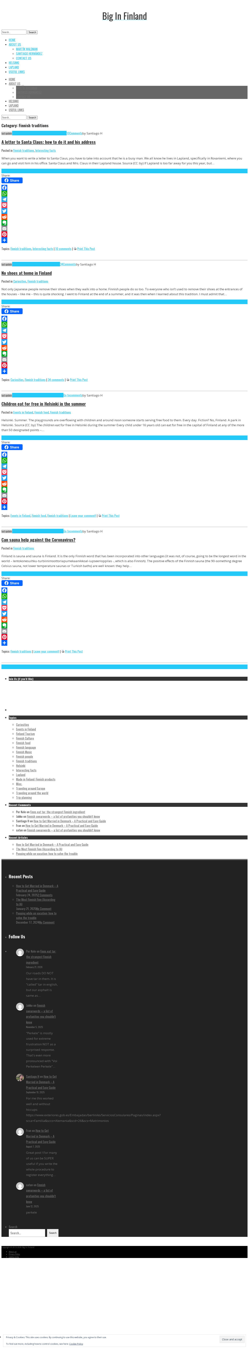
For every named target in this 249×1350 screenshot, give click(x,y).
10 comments (63, 248)
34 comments (56, 379)
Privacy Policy (14, 1254)
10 (68, 133)
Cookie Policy (76, 1343)
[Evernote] (124, 223)
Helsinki (14, 62)
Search (32, 32)
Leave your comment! (83, 515)
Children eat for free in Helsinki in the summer (43, 403)
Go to (66, 395)
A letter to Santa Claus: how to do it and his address (48, 141)
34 (61, 264)
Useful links (17, 71)
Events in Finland (23, 412)
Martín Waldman (27, 49)
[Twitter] (124, 211)
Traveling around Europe (30, 788)
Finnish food (41, 412)
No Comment (43, 908)
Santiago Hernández (29, 53)
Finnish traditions (23, 150)
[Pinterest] (124, 234)
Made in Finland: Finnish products (35, 779)
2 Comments (45, 895)
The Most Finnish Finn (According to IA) (39, 849)
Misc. (19, 784)
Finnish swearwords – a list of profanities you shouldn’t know (63, 816)
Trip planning (24, 797)
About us (15, 44)
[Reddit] (124, 217)
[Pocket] (124, 205)
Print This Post (86, 248)
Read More (7, 171)
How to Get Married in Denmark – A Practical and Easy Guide (70, 821)
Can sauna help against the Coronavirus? (38, 539)
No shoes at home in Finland (26, 272)
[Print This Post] (75, 248)
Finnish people (24, 756)
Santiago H (32, 1076)
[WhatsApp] (124, 193)
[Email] (124, 228)
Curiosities (19, 281)
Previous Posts (10, 667)
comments (76, 395)
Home (12, 40)
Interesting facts (45, 150)
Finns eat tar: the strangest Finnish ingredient (57, 812)
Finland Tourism (25, 733)
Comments (75, 133)
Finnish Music (24, 752)
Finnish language (26, 747)
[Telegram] (124, 199)
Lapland (14, 67)
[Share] (124, 240)
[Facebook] (124, 188)
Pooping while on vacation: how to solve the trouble (47, 853)
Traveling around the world (32, 793)
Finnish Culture (25, 738)
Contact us (23, 58)
